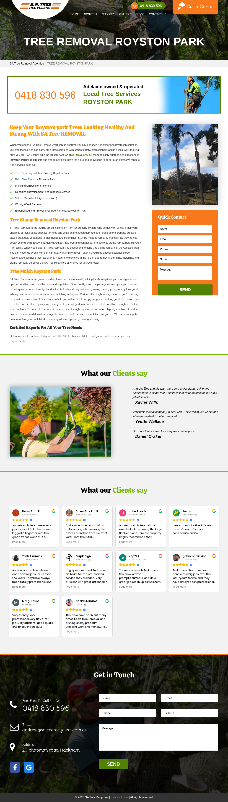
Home (74, 14)
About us (90, 14)
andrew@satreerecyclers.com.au (54, 727)
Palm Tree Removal (26, 179)
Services (108, 14)
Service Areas (119, 797)
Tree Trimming (23, 173)
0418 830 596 (151, 6)
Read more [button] (19, 542)
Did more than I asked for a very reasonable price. (164, 431)
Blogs (140, 14)
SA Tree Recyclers (75, 154)
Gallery (125, 14)
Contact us (157, 14)
